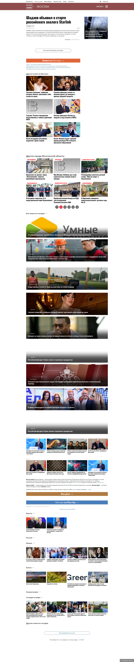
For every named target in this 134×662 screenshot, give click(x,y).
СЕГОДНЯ (81, 640)
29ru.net (28, 459)
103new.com (100, 482)
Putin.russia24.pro (30, 516)
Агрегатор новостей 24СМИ (67, 509)
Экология (71, 1)
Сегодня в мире (33, 597)
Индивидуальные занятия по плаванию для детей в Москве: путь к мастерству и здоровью (48, 67)
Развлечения (32, 592)
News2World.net (30, 28)
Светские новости (29, 506)
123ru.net (105, 1)
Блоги (28, 568)
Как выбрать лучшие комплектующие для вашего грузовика (40, 69)
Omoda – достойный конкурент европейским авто (38, 64)
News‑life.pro (48, 1)
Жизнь (29, 543)
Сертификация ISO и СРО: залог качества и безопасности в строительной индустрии (46, 66)
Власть (29, 513)
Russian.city (29, 1)
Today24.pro (29, 600)
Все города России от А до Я (67, 633)
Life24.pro (28, 546)
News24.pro (29, 570)
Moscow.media (39, 1)
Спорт (64, 1)
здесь (89, 489)
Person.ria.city (57, 1)
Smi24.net (28, 437)
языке (74, 489)
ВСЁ (58, 640)
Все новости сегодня (35, 213)
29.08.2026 (99, 6)
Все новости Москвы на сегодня (53, 50)
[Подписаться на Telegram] (100, 1)
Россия (29, 538)
